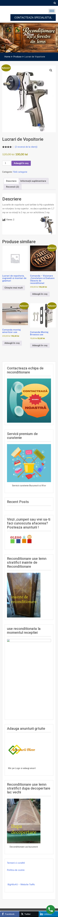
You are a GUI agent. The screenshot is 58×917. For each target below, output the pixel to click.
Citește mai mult (13, 287)
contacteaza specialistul (33, 17)
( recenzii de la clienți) (26, 147)
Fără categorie (20, 172)
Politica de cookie (16, 870)
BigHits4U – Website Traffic (21, 884)
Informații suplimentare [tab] (33, 181)
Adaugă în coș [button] (39, 294)
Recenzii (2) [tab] (12, 186)
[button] (51, 70)
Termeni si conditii (16, 863)
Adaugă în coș (21, 163)
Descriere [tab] (11, 181)
